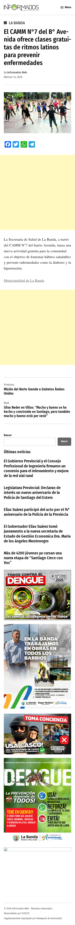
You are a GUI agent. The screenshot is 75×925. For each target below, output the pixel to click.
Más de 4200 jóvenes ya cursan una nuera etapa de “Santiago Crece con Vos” (33, 558)
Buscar (8, 435)
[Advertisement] (37, 192)
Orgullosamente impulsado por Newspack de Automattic (33, 918)
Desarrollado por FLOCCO (16, 913)
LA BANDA (17, 22)
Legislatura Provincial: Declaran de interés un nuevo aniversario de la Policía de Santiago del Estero (32, 492)
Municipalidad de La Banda (24, 280)
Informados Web (17, 72)
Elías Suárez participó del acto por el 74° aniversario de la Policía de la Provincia (37, 512)
